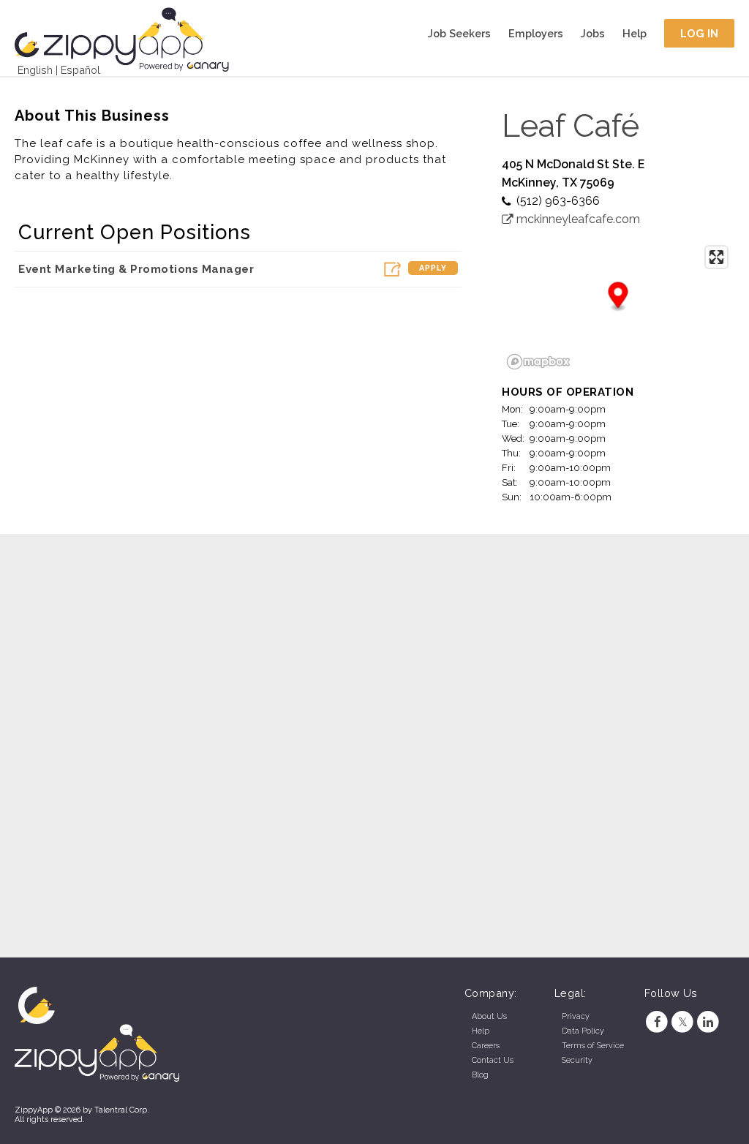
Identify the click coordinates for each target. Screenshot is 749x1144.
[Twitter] (683, 1022)
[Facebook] (657, 1022)
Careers (486, 1045)
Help (634, 33)
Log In (699, 33)
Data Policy (583, 1031)
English (35, 70)
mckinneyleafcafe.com (576, 219)
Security (577, 1060)
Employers (535, 33)
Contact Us (492, 1060)
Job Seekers (459, 33)
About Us (489, 1016)
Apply (433, 268)
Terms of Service (593, 1045)
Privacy (576, 1016)
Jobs (593, 33)
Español (80, 70)
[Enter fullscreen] (716, 257)
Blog (480, 1075)
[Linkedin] (708, 1022)
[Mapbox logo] (538, 361)
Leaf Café (570, 125)
